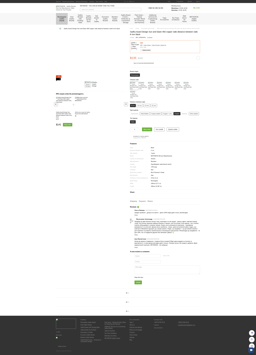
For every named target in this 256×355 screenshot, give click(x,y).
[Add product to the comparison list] (192, 58)
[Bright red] (187, 86)
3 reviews (149, 37)
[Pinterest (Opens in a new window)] (121, 1)
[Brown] (161, 86)
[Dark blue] (134, 95)
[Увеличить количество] (137, 129)
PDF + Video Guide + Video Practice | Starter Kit (153, 45)
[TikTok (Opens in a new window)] (114, 1)
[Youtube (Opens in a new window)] (116, 1)
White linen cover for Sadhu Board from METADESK (82, 113)
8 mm (152, 150)
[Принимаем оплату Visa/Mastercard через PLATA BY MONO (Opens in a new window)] (67, 339)
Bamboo (184, 113)
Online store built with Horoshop (63, 350)
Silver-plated (194, 113)
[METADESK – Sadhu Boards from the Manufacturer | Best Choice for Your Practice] (66, 323)
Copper (153, 153)
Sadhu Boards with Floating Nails (80, 18)
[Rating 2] (149, 277)
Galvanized (134, 113)
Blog (106, 1)
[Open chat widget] (251, 350)
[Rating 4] (156, 277)
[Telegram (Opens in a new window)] (119, 1)
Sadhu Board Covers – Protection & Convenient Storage (125, 18)
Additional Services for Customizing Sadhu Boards (152, 18)
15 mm (154, 105)
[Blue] (178, 86)
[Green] (170, 86)
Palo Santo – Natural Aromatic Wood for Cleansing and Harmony (139, 18)
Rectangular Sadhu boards (62, 18)
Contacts (91, 1)
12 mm (146, 105)
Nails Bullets (145, 113)
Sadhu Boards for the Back (88, 18)
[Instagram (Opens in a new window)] (111, 1)
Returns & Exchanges (82, 1)
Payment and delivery (68, 1)
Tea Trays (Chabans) (175, 19)
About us (58, 1)
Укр (125, 1)
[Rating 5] (159, 277)
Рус (128, 1)
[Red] (152, 86)
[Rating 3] (152, 277)
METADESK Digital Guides (194, 18)
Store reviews (99, 1)
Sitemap (132, 337)
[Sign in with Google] (175, 256)
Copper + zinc (167, 113)
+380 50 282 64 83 (155, 8)
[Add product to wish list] (198, 58)
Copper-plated (155, 113)
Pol (133, 1)
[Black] (134, 86)
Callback (156, 325)
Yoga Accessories (164, 19)
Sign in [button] (135, 63)
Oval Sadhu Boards (71, 18)
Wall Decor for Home (184, 18)
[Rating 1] (146, 277)
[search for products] (139, 9)
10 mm (139, 105)
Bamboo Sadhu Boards (115, 18)
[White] (143, 86)
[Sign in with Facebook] (171, 256)
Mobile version (62, 346)
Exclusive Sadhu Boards (105, 18)
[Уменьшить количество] (131, 129)
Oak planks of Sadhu (96, 18)
